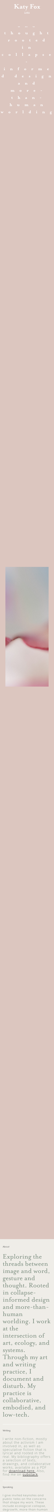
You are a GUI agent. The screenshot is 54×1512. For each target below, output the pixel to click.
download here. (22, 1470)
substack (30, 1474)
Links (27, 12)
